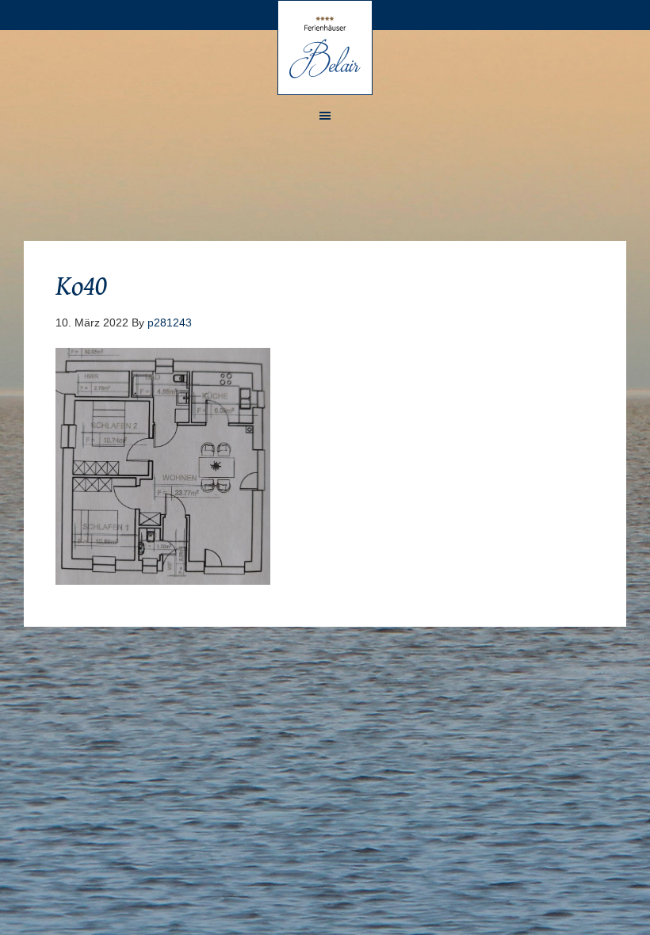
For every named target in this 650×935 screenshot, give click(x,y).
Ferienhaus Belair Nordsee (325, 47)
